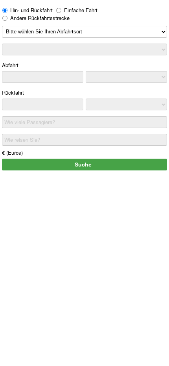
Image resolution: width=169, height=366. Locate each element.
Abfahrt (10, 65)
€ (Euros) (12, 152)
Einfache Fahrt (80, 10)
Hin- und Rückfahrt (31, 10)
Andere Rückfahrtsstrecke (40, 18)
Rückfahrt (13, 92)
